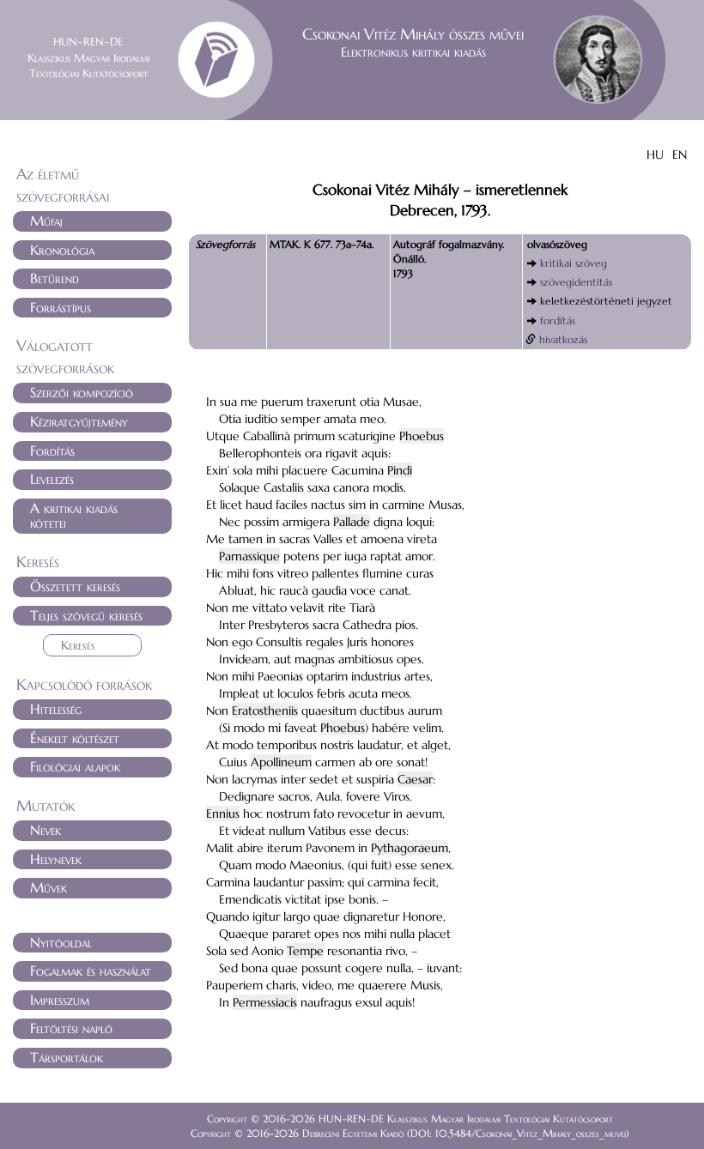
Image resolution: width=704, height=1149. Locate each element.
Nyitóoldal (61, 942)
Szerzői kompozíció (81, 392)
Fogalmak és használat (90, 970)
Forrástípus (60, 307)
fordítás (557, 320)
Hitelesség (56, 708)
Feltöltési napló (71, 1028)
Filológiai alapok (75, 766)
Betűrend (54, 278)
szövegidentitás (576, 281)
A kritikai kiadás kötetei (74, 515)
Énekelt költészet (74, 738)
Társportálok (66, 1057)
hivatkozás (563, 339)
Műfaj (46, 220)
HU (655, 154)
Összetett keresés (75, 586)
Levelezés (52, 478)
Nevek (45, 829)
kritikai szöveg (573, 263)
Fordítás (52, 450)
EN (679, 154)
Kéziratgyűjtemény (79, 421)
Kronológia (62, 249)
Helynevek (56, 859)
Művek (48, 887)
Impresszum (59, 999)
